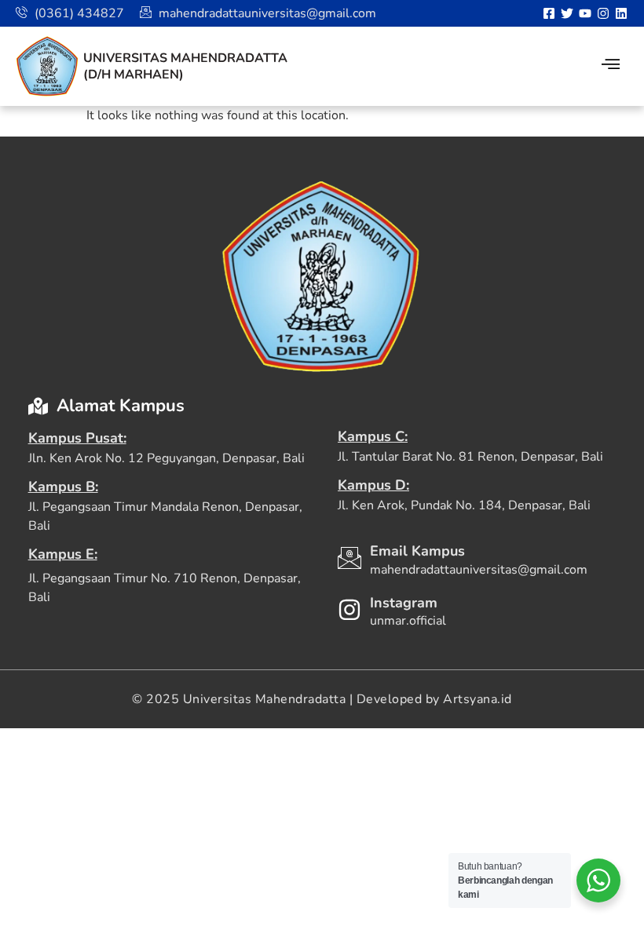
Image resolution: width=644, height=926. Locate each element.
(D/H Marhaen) (133, 74)
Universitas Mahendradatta (185, 58)
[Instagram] (603, 13)
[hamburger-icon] (610, 66)
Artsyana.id (477, 699)
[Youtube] (585, 13)
